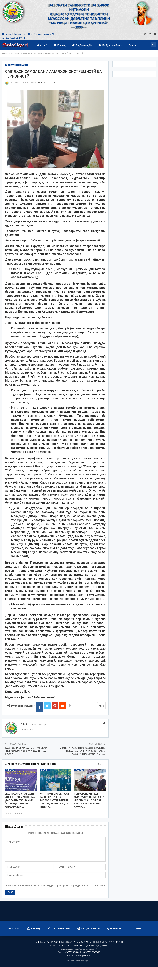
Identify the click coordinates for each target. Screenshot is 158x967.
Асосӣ (43, 45)
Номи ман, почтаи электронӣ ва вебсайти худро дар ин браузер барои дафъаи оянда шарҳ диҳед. (56, 885)
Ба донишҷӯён (84, 45)
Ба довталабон (111, 45)
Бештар (133, 45)
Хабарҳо (23, 65)
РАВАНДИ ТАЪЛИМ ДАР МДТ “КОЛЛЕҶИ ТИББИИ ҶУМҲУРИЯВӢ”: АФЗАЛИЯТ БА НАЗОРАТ (26, 751)
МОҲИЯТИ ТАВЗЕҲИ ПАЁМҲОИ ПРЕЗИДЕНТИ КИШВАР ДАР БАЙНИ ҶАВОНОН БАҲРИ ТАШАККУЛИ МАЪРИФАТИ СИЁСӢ (83, 751)
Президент (117, 928)
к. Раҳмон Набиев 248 (42, 34)
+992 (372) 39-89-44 (14, 38)
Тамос (138, 928)
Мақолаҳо (11, 65)
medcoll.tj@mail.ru (14, 34)
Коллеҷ (61, 45)
